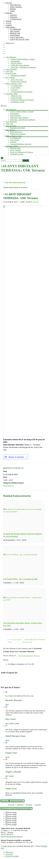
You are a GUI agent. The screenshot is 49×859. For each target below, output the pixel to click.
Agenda (8, 23)
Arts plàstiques (8, 485)
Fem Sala (4, 801)
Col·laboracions (15, 19)
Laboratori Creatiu (16, 154)
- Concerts (13, 90)
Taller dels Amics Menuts (19, 118)
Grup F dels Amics (17, 37)
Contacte (8, 25)
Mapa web (9, 852)
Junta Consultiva (16, 7)
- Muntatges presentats (18, 75)
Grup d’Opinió (15, 150)
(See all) (36, 202)
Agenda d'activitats (16, 801)
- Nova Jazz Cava (16, 79)
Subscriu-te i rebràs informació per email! (16, 808)
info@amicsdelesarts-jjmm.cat (29, 656)
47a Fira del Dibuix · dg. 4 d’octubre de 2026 (20, 579)
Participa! (8, 13)
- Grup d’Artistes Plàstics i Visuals (22, 59)
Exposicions (14, 113)
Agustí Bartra (15, 35)
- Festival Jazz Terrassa (18, 81)
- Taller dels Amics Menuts (19, 65)
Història (13, 9)
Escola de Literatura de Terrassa (21, 152)
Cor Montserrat (15, 29)
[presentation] (23, 516)
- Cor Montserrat (16, 86)
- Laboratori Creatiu (17, 102)
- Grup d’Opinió (16, 98)
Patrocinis (13, 17)
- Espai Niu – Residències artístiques (23, 67)
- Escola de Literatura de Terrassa (22, 100)
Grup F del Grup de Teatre (19, 39)
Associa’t (13, 15)
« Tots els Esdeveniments (14, 182)
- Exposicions (15, 61)
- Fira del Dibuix (16, 63)
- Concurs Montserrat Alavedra (21, 92)
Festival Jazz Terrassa (18, 134)
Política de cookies (12, 856)
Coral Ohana (14, 140)
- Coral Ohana (15, 88)
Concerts (13, 142)
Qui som (8, 3)
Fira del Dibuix (15, 116)
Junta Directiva (15, 5)
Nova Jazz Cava (16, 132)
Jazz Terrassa (14, 31)
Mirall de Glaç (15, 33)
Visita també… (10, 27)
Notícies (8, 21)
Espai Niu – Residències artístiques (22, 120)
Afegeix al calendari (16, 457)
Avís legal (9, 854)
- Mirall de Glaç (15, 96)
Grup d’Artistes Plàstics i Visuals (22, 111)
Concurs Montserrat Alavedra (20, 144)
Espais (12, 11)
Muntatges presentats (17, 128)
